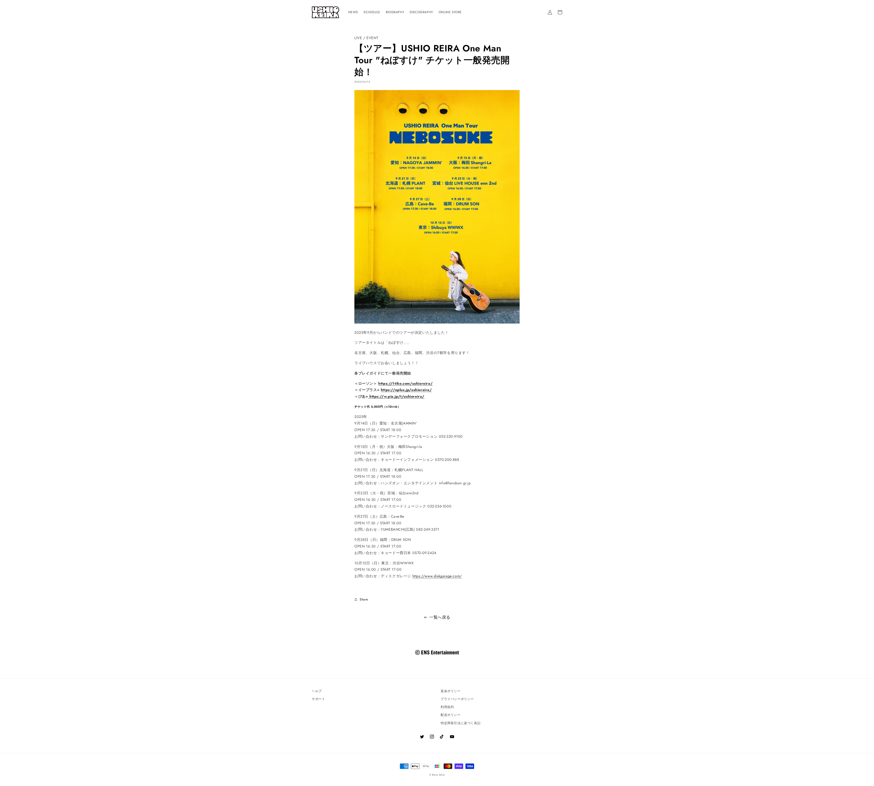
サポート (318, 699)
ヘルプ (317, 691)
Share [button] (364, 599)
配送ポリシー (451, 715)
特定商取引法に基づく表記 (460, 723)
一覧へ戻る (439, 617)
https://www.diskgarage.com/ (437, 576)
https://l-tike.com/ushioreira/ (405, 383)
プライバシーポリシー (457, 699)
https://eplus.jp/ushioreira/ (406, 389)
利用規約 (447, 707)
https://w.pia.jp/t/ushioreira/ (396, 396)
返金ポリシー (451, 691)
